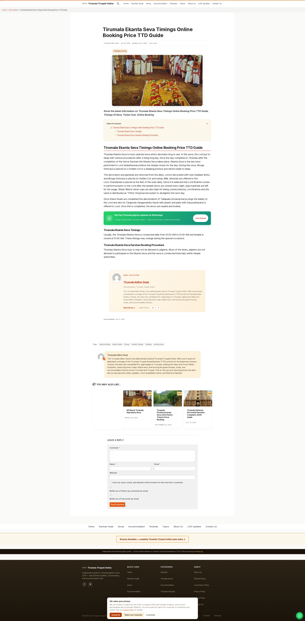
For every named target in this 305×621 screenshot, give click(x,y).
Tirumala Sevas (167, 579)
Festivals (173, 4)
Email (157, 464)
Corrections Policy (201, 585)
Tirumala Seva (120, 51)
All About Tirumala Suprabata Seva (135, 411)
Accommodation (160, 4)
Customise (150, 615)
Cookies (206, 616)
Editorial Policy (200, 579)
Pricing (126, 344)
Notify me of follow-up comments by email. (129, 491)
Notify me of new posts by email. (124, 499)
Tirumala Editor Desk (136, 282)
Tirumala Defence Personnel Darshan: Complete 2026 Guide (196, 413)
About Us (192, 4)
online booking (104, 344)
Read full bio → (129, 308)
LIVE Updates (204, 4)
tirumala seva (158, 344)
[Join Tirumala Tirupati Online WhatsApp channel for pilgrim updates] (299, 615)
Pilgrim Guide (117, 344)
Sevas (148, 4)
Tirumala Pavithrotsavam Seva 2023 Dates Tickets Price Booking (165, 415)
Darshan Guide (137, 4)
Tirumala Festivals (168, 591)
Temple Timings (137, 344)
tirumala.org (198, 551)
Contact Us (217, 4)
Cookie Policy (128, 610)
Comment (115, 448)
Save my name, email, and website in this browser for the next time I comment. (148, 482)
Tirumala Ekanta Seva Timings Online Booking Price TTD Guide (138, 127)
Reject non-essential (133, 615)
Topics (182, 4)
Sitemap (217, 616)
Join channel (200, 218)
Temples (148, 344)
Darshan (164, 572)
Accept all (116, 615)
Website (113, 473)
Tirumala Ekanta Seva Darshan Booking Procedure (137, 135)
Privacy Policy (199, 591)
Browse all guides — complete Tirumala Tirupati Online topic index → (152, 539)
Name (113, 464)
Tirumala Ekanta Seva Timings (129, 131)
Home (126, 4)
